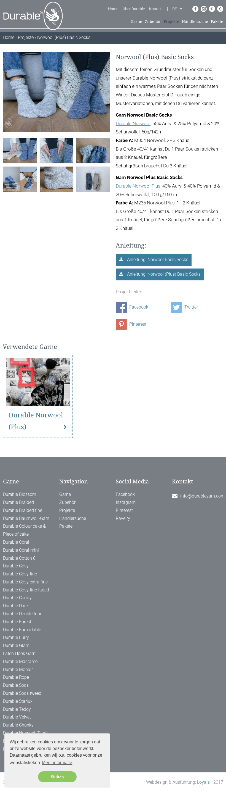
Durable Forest (17, 621)
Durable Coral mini (21, 550)
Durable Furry (16, 637)
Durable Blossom (19, 494)
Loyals (203, 782)
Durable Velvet (17, 717)
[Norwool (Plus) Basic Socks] (20, 150)
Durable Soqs (16, 685)
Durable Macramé (20, 661)
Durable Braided (18, 502)
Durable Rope (16, 677)
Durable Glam (16, 645)
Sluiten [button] (57, 777)
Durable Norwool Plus (138, 186)
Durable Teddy (17, 709)
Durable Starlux (18, 701)
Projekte (171, 21)
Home (113, 9)
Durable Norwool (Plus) (36, 421)
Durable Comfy (17, 597)
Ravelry (123, 518)
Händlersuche (195, 21)
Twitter (190, 307)
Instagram (126, 502)
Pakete (217, 21)
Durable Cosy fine (20, 574)
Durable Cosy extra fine (25, 582)
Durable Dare (15, 605)
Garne (136, 21)
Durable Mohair (18, 669)
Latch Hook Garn (19, 653)
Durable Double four (22, 613)
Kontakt (156, 9)
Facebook (138, 307)
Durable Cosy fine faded (26, 590)
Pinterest (137, 324)
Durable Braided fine (22, 510)
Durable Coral (16, 542)
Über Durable (134, 9)
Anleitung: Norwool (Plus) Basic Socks (163, 274)
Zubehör (153, 21)
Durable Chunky (18, 725)
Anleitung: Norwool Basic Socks (157, 259)
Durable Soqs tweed (22, 693)
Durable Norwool (133, 123)
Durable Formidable (22, 629)
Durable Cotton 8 (19, 558)
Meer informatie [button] (57, 762)
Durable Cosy (16, 566)
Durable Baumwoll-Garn (26, 518)
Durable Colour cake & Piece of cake (24, 530)
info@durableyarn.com (202, 496)
